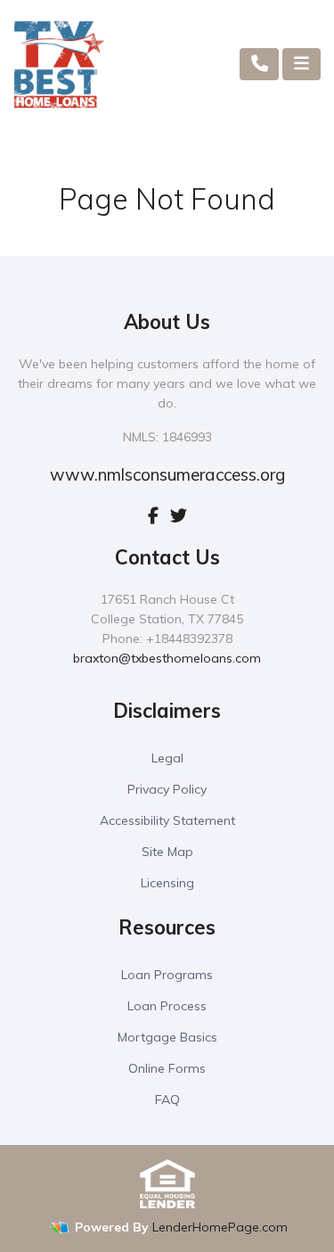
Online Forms (167, 1068)
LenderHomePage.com (220, 1227)
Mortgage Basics (167, 1037)
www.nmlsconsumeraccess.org (167, 474)
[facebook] (153, 515)
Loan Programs (167, 975)
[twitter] (178, 515)
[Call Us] (260, 63)
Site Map (167, 852)
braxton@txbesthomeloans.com (167, 658)
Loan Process (167, 1006)
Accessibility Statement (167, 820)
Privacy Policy (167, 789)
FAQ (167, 1099)
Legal (167, 758)
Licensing (167, 883)
